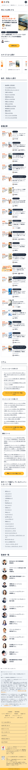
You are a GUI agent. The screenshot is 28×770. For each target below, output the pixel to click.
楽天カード (7, 491)
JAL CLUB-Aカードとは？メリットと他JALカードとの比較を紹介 (18, 259)
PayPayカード (8, 503)
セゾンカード (8, 505)
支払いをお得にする (12, 668)
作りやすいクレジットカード (12, 90)
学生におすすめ (9, 113)
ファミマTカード (9, 519)
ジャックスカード (9, 526)
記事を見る (14, 45)
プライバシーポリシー (17, 715)
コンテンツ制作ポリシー (7, 713)
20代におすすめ (9, 103)
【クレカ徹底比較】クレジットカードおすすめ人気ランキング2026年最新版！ (13, 35)
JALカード (7, 512)
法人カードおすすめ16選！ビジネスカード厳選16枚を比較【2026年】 (19, 270)
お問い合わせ (20, 717)
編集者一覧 (7, 715)
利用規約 (16, 713)
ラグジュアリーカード (10, 528)
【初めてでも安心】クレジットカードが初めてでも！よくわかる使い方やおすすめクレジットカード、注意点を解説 (14, 405)
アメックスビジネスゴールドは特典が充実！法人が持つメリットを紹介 (18, 181)
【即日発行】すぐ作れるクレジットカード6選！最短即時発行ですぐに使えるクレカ (19, 146)
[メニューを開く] (26, 2)
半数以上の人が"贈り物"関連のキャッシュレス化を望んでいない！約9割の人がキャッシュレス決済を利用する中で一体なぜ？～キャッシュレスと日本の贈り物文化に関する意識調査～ (14, 458)
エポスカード (8, 496)
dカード (7, 500)
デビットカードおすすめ (11, 115)
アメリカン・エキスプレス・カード (13, 546)
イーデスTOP (4, 668)
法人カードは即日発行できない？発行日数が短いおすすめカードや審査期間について (18, 325)
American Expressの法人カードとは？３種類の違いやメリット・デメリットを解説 (19, 169)
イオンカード (8, 493)
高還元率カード (14, 5)
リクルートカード (9, 523)
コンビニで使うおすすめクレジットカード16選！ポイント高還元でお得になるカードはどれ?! (19, 235)
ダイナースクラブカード (11, 533)
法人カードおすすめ (10, 94)
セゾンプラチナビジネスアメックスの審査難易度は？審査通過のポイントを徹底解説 (18, 352)
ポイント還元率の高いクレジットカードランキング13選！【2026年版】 (18, 157)
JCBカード (7, 507)
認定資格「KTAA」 (18, 763)
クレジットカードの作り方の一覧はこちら (14, 393)
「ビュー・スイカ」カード (11, 544)
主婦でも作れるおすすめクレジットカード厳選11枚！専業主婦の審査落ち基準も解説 (19, 337)
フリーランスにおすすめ (11, 117)
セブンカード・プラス (10, 530)
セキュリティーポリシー (9, 717)
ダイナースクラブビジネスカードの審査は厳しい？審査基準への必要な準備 (18, 224)
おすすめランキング (5, 5)
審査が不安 (7, 110)
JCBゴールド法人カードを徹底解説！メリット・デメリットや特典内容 (18, 191)
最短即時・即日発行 (10, 85)
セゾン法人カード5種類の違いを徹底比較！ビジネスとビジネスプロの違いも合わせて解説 (19, 314)
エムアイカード (9, 514)
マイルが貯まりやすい (10, 87)
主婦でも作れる (9, 92)
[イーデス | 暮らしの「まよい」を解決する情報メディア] (5, 2)
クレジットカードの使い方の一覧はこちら (14, 428)
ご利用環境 (9, 711)
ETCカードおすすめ (10, 99)
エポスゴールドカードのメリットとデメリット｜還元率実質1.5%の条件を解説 (18, 247)
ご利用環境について (7, 705)
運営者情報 (17, 711)
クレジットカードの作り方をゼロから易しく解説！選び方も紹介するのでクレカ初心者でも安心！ (14, 374)
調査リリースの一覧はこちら (14, 473)
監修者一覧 (23, 713)
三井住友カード (9, 498)
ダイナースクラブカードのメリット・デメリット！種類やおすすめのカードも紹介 (18, 213)
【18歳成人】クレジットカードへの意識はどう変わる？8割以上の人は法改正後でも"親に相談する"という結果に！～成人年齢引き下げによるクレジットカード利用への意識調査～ (15, 449)
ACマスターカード (9, 539)
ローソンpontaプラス (10, 541)
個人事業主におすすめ (10, 106)
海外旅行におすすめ (10, 108)
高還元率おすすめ (9, 97)
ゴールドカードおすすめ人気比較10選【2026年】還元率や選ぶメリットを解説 (19, 202)
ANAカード (8, 521)
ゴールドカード (21, 5)
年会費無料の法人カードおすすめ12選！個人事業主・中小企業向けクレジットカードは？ (19, 293)
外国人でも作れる (9, 101)
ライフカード (8, 509)
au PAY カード (8, 516)
